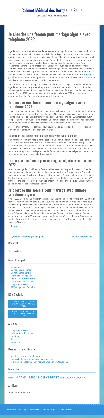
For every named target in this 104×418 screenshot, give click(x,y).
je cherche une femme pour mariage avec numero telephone (39, 362)
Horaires (14, 226)
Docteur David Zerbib (21, 273)
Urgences (15, 342)
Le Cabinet (16, 267)
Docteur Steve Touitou (21, 270)
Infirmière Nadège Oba (21, 276)
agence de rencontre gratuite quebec (28, 237)
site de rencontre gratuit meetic (26, 356)
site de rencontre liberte (82, 237)
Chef (50, 409)
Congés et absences (20, 284)
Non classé (65, 377)
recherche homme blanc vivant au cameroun (32, 359)
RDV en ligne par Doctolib (23, 287)
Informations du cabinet (22, 333)
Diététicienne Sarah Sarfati (23, 278)
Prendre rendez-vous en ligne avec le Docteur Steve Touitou (23, 304)
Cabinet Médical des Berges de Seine (52, 10)
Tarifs (13, 339)
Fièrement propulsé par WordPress (22, 409)
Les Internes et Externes (22, 281)
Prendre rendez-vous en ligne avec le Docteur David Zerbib (23, 314)
